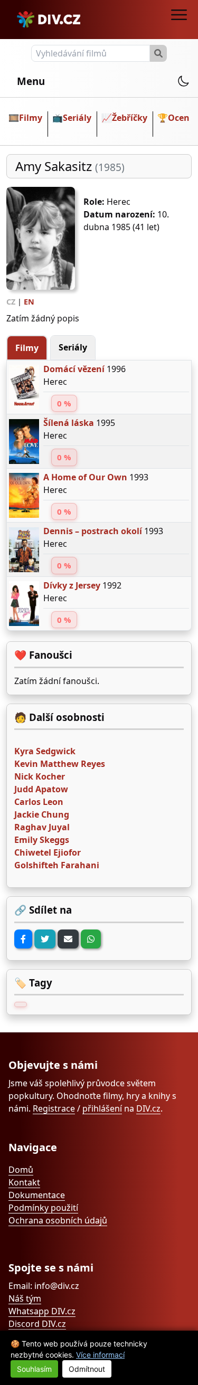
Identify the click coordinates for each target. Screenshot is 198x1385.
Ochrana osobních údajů (57, 1220)
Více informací (100, 1354)
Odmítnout (87, 1368)
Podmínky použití (43, 1207)
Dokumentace (36, 1195)
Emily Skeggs (41, 840)
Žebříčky (129, 118)
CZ (10, 302)
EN (29, 302)
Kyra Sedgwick (45, 751)
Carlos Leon (38, 802)
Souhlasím (34, 1368)
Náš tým (24, 1298)
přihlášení (102, 1108)
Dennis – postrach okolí (92, 531)
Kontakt (24, 1182)
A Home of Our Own (85, 477)
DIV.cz (148, 1108)
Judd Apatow (41, 789)
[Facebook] (23, 938)
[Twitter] (44, 938)
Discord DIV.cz (37, 1324)
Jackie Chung (41, 814)
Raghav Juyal (42, 827)
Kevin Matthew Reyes (59, 764)
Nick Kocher (39, 776)
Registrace (54, 1108)
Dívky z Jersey (71, 585)
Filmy (30, 118)
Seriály (77, 118)
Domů (20, 1169)
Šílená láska (68, 423)
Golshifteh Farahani (56, 865)
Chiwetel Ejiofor (47, 852)
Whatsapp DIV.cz (42, 1311)
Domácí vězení (74, 369)
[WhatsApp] (91, 938)
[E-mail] (68, 938)
